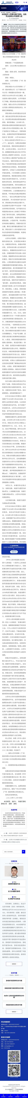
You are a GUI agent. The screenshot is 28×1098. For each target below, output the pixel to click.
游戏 (15, 804)
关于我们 (3, 1096)
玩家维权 (14, 12)
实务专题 (10, 1096)
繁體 (17, 2)
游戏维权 (8, 12)
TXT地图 (16, 1091)
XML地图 (11, 1091)
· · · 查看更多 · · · (14, 964)
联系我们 (17, 1096)
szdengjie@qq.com (9, 1046)
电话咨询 (24, 1096)
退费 (10, 804)
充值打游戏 (22, 801)
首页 (4, 12)
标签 (8, 801)
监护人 (14, 801)
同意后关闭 (14, 551)
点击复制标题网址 (15, 18)
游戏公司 (4, 804)
